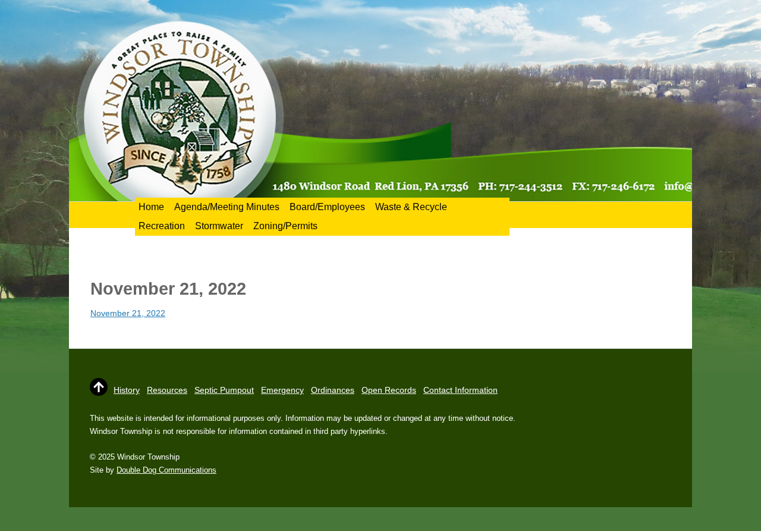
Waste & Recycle (411, 207)
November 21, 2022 (127, 313)
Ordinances (332, 390)
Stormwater (219, 226)
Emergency (282, 390)
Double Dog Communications (166, 470)
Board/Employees (327, 207)
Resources (167, 390)
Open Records (388, 390)
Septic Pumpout (224, 390)
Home (151, 207)
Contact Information (460, 390)
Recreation (162, 226)
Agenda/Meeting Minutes (226, 207)
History (127, 390)
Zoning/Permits (285, 226)
